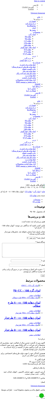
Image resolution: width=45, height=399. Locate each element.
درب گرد (27, 58)
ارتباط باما (36, 86)
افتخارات (32, 21)
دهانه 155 (28, 192)
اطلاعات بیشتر (34, 295)
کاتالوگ (37, 84)
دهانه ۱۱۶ (27, 41)
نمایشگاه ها (31, 26)
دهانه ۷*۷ (27, 50)
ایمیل (42, 265)
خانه (38, 17)
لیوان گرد (32, 34)
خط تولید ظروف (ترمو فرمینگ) (24, 67)
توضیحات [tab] (36, 200)
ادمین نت (41, 392)
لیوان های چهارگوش (28, 47)
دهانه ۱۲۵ (27, 43)
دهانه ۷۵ (28, 37)
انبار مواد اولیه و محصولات (26, 80)
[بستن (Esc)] (37, 396)
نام (43, 261)
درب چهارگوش (25, 60)
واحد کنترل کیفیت (29, 78)
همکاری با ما (31, 91)
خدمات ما (36, 62)
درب (34, 56)
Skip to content (39, 1)
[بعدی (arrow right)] (42, 398)
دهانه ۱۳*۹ (27, 54)
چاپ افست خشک (29, 69)
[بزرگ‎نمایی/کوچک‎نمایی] (44, 396)
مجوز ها (33, 30)
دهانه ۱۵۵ (27, 45)
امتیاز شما (40, 238)
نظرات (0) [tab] (36, 202)
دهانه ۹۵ (28, 39)
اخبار (34, 28)
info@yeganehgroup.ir (32, 382)
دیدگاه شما (40, 242)
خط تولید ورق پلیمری (28, 65)
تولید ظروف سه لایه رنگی (26, 73)
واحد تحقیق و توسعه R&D (26, 82)
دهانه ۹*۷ (27, 52)
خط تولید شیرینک (29, 71)
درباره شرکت (30, 24)
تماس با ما (32, 88)
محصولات (36, 32)
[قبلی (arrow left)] (44, 398)
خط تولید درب (30, 75)
